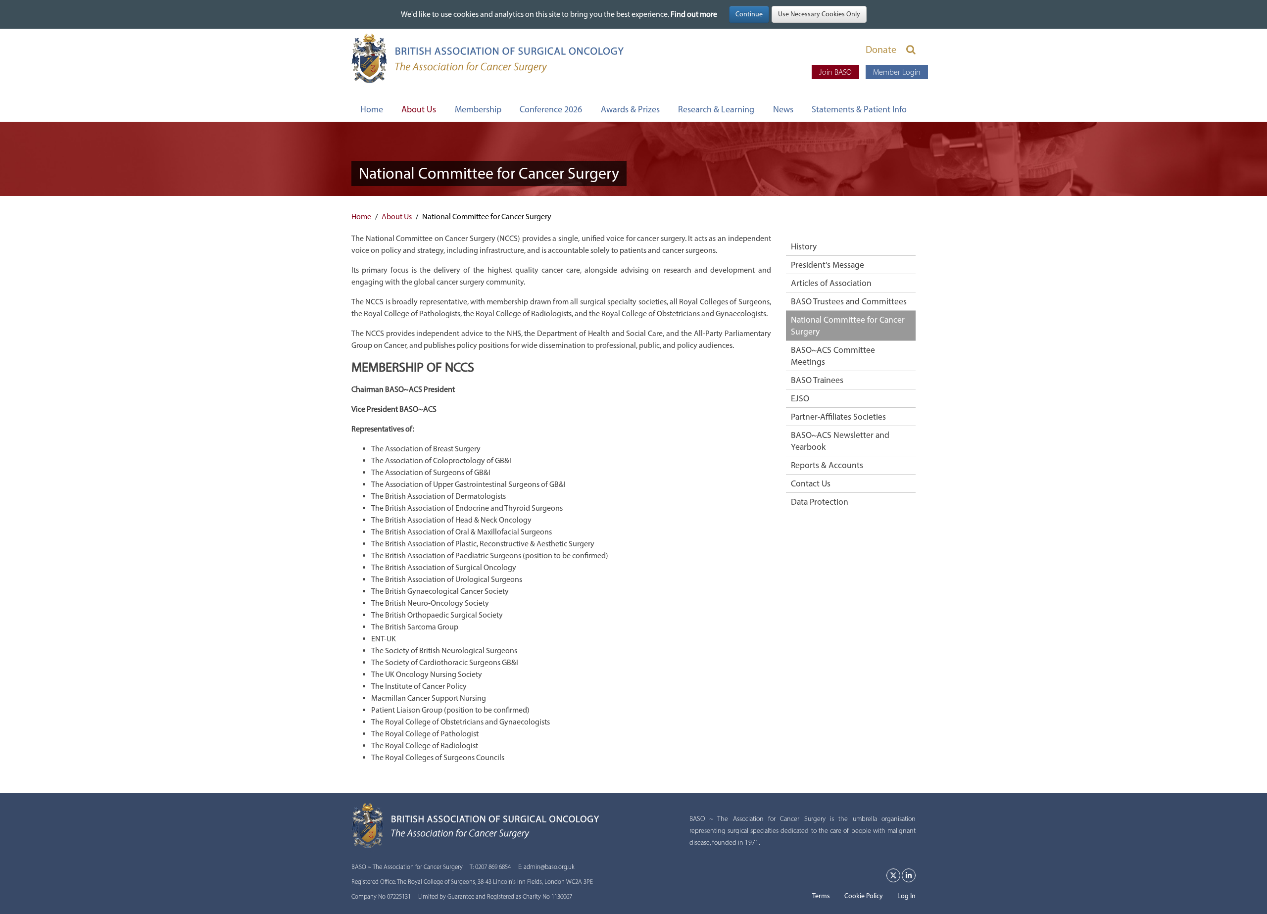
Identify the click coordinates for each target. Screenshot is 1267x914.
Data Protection (819, 501)
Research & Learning (716, 109)
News (783, 109)
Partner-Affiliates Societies (838, 416)
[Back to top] (1239, 886)
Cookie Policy (863, 896)
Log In (906, 896)
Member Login (897, 72)
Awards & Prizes (630, 109)
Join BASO (835, 72)
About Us (418, 109)
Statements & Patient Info (859, 109)
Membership (478, 109)
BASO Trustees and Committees (849, 301)
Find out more (694, 14)
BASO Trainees (817, 380)
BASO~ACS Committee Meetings (833, 355)
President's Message (827, 264)
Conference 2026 (551, 109)
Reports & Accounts (827, 465)
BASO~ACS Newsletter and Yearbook (840, 441)
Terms (821, 896)
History (804, 246)
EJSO (800, 398)
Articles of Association (831, 283)
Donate (881, 49)
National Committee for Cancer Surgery (848, 325)
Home (371, 109)
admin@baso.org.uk (549, 866)
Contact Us (810, 483)
